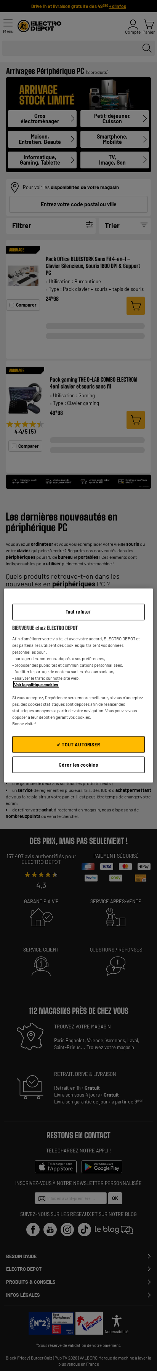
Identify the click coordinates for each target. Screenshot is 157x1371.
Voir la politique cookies (36, 684)
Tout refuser (78, 612)
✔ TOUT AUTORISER (78, 744)
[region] (78, 686)
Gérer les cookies (78, 764)
